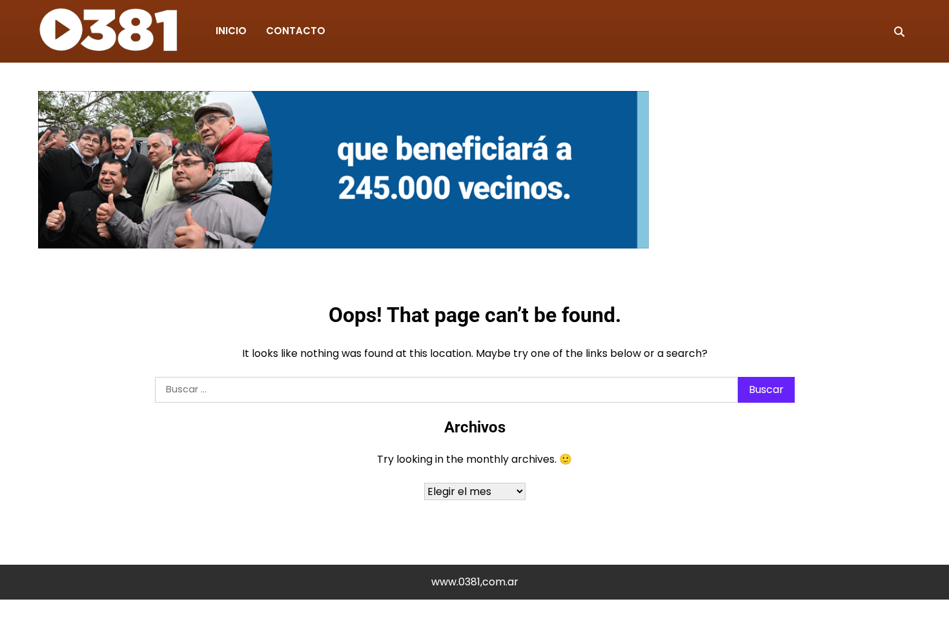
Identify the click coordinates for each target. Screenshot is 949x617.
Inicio (231, 30)
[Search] (899, 31)
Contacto (295, 30)
